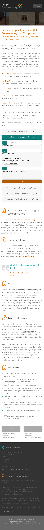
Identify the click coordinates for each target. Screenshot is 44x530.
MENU (38, 6)
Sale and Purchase (8, 96)
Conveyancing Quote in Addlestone (9, 434)
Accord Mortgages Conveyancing (29, 434)
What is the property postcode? (13, 171)
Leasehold (17, 158)
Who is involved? (8, 154)
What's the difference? (11, 163)
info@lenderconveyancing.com (20, 469)
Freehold (7, 158)
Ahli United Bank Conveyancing (33, 437)
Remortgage (6, 88)
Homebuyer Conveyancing (24, 220)
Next (22, 181)
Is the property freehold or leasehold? (15, 162)
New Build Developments (10, 74)
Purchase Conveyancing (10, 103)
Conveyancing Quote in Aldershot (9, 438)
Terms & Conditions (15, 521)
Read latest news (8, 512)
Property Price (7, 146)
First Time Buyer (7, 81)
